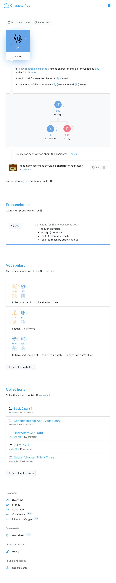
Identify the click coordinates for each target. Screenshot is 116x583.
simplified (41, 68)
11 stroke (30, 68)
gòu (97, 68)
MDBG (15, 551)
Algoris (14, 461)
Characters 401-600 (28, 433)
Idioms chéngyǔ (22, 519)
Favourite (44, 22)
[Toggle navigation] (109, 5)
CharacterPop (20, 5)
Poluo (13, 425)
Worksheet (18, 535)
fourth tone (29, 72)
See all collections (22, 473)
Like (100, 167)
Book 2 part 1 (23, 408)
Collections (18, 509)
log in (24, 181)
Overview (17, 499)
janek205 (27, 169)
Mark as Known (20, 22)
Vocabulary (18, 514)
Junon (14, 412)
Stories (16, 504)
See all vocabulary (22, 367)
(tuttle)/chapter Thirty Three (34, 457)
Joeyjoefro (16, 437)
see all (74, 153)
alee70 (14, 449)
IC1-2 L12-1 (21, 445)
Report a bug (19, 567)
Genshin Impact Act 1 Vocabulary (37, 421)
